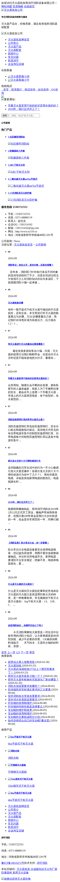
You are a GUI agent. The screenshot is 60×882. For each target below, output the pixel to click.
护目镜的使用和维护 (20, 703)
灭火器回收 (15, 665)
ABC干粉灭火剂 (16, 165)
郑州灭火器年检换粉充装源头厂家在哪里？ (33, 679)
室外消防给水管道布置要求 (24, 696)
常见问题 (13, 57)
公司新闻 (41, 244)
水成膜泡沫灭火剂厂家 (44, 869)
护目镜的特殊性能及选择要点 (25, 706)
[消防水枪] (13, 751)
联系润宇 (13, 60)
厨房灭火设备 (21, 872)
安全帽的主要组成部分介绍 (24, 717)
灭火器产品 (14, 46)
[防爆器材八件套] (18, 157)
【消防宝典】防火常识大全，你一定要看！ (28, 543)
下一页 (25, 652)
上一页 (11, 652)
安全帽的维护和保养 (20, 710)
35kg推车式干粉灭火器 (21, 785)
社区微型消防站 (16, 137)
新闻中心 (13, 53)
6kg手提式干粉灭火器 (20, 743)
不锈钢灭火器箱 (17, 771)
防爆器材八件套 (16, 151)
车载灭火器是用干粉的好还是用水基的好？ (33, 105)
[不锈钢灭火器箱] (17, 765)
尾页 (32, 652)
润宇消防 (42, 863)
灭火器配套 (14, 50)
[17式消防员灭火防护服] (22, 199)
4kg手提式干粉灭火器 (20, 800)
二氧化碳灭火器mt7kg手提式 (22, 179)
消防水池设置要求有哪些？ (24, 686)
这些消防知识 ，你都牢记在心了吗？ (25, 625)
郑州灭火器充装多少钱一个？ (25, 676)
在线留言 (29, 6)
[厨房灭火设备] (30, 879)
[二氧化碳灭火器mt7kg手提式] (26, 185)
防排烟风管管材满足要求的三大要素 (29, 689)
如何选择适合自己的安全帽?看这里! (29, 720)
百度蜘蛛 (18, 6)
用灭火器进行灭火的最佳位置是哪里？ (26, 344)
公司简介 (13, 43)
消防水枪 (13, 757)
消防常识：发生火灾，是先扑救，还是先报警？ (31, 265)
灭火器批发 (24, 869)
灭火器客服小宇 (20, 79)
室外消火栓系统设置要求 (23, 699)
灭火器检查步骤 (15, 302)
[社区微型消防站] (18, 143)
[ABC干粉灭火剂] (19, 171)
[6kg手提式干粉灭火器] (20, 737)
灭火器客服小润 (20, 76)
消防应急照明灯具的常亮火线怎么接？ (26, 419)
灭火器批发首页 (23, 244)
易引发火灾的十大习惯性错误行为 (24, 461)
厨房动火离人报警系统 (21, 662)
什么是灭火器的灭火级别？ (21, 584)
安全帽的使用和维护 (20, 713)
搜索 (5, 115)
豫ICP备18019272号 (12, 863)
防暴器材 (7, 872)
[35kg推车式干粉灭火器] (20, 779)
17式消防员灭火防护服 (20, 193)
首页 (4, 652)
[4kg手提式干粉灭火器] (20, 793)
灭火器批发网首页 (18, 39)
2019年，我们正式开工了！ (24, 109)
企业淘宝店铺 (16, 64)
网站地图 (6, 6)
